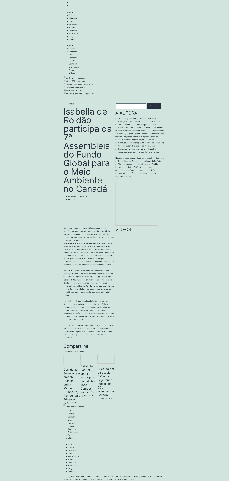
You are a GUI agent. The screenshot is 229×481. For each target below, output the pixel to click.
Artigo (71, 36)
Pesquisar (154, 106)
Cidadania (73, 18)
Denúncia (73, 30)
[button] (114, 42)
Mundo (72, 27)
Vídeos (72, 39)
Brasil (71, 21)
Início (71, 12)
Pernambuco (74, 24)
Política (72, 15)
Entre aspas (74, 33)
